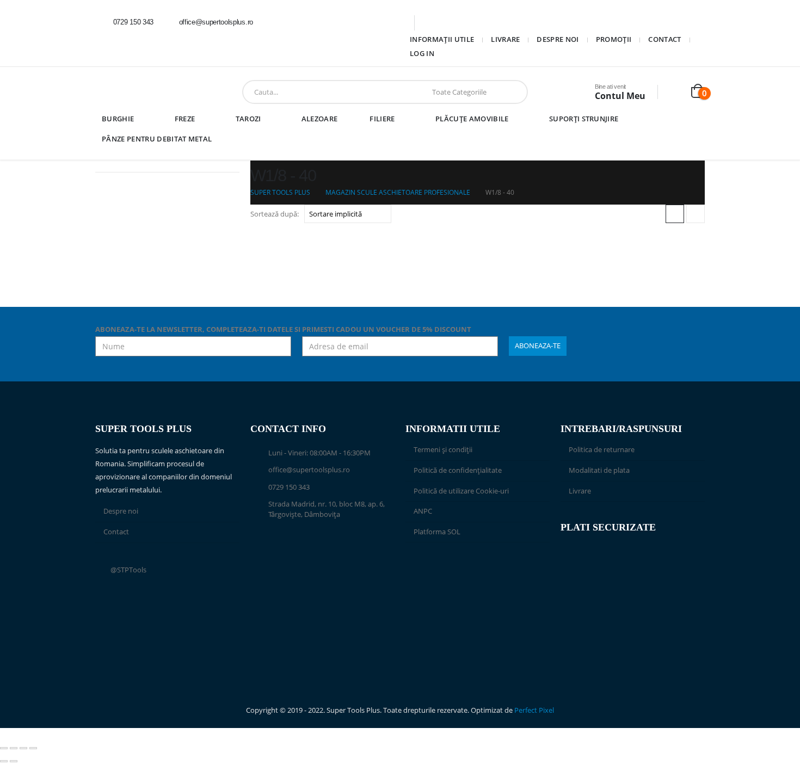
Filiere (382, 119)
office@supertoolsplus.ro (309, 469)
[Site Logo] (130, 92)
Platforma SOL (437, 531)
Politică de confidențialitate (458, 470)
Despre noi (558, 39)
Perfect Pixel (534, 710)
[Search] (511, 92)
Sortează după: (274, 214)
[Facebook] (276, 22)
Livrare (505, 39)
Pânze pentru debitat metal (157, 139)
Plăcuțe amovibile (472, 119)
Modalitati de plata (599, 470)
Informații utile (442, 39)
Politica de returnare (602, 449)
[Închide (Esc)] (33, 748)
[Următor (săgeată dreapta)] (13, 761)
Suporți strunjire (584, 119)
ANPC (423, 511)
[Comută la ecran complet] (13, 748)
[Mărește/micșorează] (4, 748)
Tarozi (248, 119)
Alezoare (319, 119)
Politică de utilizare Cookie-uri (461, 491)
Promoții (614, 39)
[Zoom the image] (477, 567)
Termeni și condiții (443, 449)
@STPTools (128, 570)
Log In (422, 53)
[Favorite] (675, 92)
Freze (185, 119)
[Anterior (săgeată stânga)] (4, 761)
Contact (664, 39)
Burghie (118, 119)
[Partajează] (23, 748)
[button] (675, 214)
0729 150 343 (289, 487)
